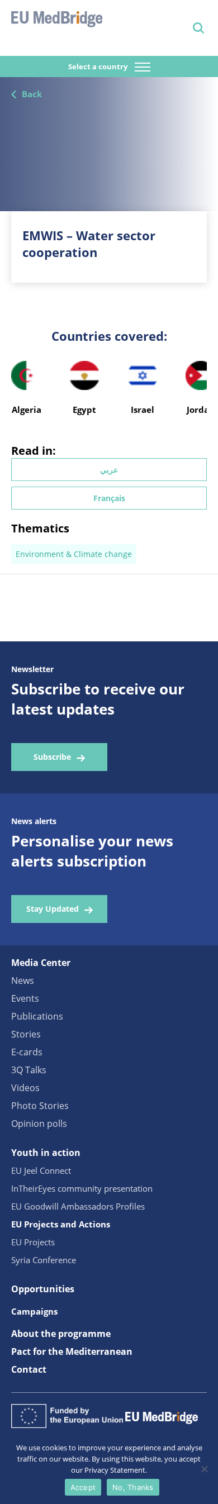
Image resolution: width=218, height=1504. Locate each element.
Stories (26, 1034)
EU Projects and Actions (60, 1224)
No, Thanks (133, 1487)
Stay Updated (52, 908)
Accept (83, 1487)
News (22, 980)
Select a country (98, 66)
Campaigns (34, 1311)
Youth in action (45, 1152)
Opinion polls (39, 1123)
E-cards (26, 1052)
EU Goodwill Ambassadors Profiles (78, 1206)
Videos (25, 1088)
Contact (28, 1369)
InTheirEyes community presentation (82, 1188)
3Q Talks (28, 1070)
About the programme (61, 1333)
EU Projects (33, 1242)
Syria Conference (43, 1259)
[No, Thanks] (204, 1468)
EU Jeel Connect (41, 1170)
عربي (109, 469)
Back (32, 93)
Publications (37, 1016)
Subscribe (52, 756)
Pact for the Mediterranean (71, 1351)
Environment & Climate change (74, 554)
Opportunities (42, 1289)
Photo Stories (40, 1106)
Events (25, 998)
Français (109, 498)
